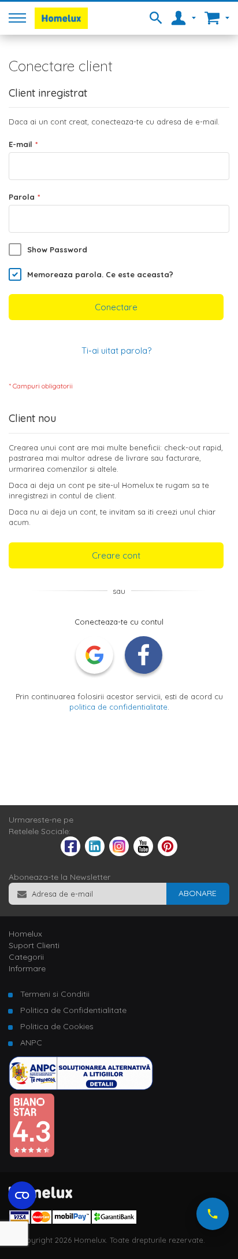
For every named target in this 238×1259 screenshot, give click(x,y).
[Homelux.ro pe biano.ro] (32, 1155)
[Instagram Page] (119, 853)
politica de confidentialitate (118, 706)
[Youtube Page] (143, 853)
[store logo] (61, 18)
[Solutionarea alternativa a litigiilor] (81, 1087)
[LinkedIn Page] (95, 853)
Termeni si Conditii (55, 994)
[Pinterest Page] (167, 853)
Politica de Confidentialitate (73, 1010)
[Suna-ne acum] (212, 1214)
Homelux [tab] (25, 933)
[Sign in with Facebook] (143, 655)
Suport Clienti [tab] (34, 945)
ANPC (31, 1042)
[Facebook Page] (70, 848)
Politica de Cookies (57, 1026)
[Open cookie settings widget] (22, 1195)
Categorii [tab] (26, 957)
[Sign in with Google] (94, 655)
